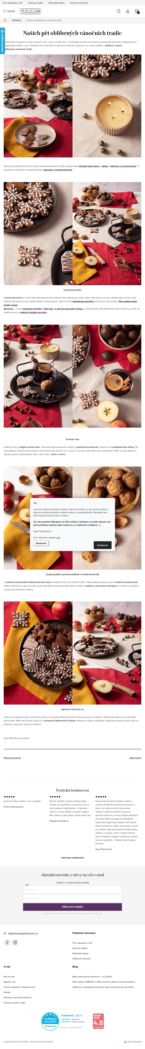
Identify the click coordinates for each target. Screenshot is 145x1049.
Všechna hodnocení (72, 857)
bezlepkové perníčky (83, 301)
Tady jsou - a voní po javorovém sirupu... (63, 308)
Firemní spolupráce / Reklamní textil (19, 987)
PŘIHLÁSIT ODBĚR (72, 907)
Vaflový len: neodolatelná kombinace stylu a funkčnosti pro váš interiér (103, 987)
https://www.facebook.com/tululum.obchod (7, 942)
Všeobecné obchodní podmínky (17, 997)
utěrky (105, 166)
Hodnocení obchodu (79, 2)
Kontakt (7, 992)
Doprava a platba (35, 2)
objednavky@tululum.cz (23, 933)
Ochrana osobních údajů (14, 1002)
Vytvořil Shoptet (134, 1041)
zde (58, 537)
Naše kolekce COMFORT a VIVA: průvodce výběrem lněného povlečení (103, 981)
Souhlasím (102, 545)
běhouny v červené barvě (123, 166)
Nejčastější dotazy (56, 2)
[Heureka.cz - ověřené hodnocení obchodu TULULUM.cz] (65, 1021)
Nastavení (41, 543)
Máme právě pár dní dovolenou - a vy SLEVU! (92, 976)
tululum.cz (15, 942)
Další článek (135, 757)
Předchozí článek (12, 757)
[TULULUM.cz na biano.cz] (98, 1021)
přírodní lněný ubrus (89, 166)
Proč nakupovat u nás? (13, 2)
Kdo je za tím (9, 976)
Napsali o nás (9, 982)
